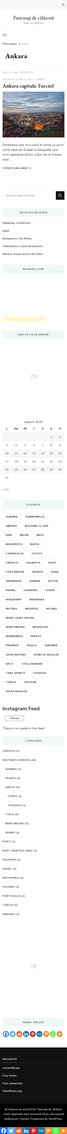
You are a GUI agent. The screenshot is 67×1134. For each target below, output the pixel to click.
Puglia (32, 645)
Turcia (40, 79)
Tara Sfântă (15, 673)
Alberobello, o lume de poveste (22, 246)
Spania (10, 832)
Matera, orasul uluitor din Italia (22, 254)
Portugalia (12, 896)
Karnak (34, 581)
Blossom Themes (18, 1119)
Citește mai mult (15, 168)
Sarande (51, 645)
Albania (12, 516)
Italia (9, 814)
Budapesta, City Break (17, 238)
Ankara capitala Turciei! (28, 85)
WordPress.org (12, 1091)
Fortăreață (15, 572)
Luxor (50, 590)
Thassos (39, 673)
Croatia (12, 562)
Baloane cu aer (36, 526)
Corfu (12, 796)
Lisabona (30, 590)
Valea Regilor (16, 691)
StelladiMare (32, 664)
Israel (7, 868)
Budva (34, 544)
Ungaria (9, 914)
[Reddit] (19, 1034)
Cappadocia (15, 553)
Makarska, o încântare (16, 223)
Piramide (12, 645)
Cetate (37, 553)
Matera (11, 608)
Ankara (11, 526)
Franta (37, 572)
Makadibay (13, 599)
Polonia (9, 886)
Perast (36, 636)
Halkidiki (9, 859)
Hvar (55, 572)
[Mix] (46, 1034)
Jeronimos (13, 581)
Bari (9, 535)
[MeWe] (39, 1034)
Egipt (6, 231)
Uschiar (30, 682)
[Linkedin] (26, 1034)
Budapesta (14, 544)
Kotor (53, 581)
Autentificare (11, 1068)
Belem (24, 535)
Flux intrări (10, 1075)
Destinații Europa (16, 760)
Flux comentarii (13, 1083)
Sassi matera (16, 654)
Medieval (31, 608)
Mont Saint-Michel (20, 618)
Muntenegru (15, 627)
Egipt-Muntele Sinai (18, 850)
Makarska (36, 599)
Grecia (10, 787)
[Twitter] (13, 1034)
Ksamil (11, 590)
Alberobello (35, 516)
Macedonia (11, 877)
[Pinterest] (33, 1034)
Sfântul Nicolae (46, 654)
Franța (10, 778)
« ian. (6, 489)
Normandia (14, 636)
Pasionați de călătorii (33, 17)
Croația (9, 751)
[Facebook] (6, 1034)
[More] (60, 1034)
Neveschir (40, 627)
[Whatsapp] (53, 1034)
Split (10, 664)
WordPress (55, 1119)
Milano (51, 608)
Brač (40, 535)
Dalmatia (33, 562)
